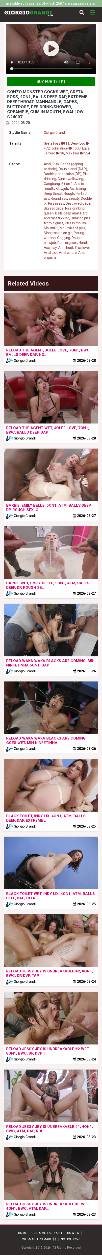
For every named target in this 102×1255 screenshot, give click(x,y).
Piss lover (82, 248)
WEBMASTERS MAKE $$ (39, 1239)
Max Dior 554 (78, 153)
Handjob (85, 243)
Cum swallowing (70, 179)
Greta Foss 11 (56, 143)
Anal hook (66, 248)
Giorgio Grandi (55, 133)
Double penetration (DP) (62, 174)
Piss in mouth (75, 223)
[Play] (51, 49)
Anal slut (50, 253)
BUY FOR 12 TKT (51, 81)
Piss (55, 164)
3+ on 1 (67, 184)
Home (22, 1233)
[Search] (82, 12)
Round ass (59, 198)
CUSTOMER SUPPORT (46, 1233)
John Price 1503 (66, 148)
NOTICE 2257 (70, 1239)
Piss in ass (56, 203)
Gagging (63, 238)
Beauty (74, 198)
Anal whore (68, 253)
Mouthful (51, 228)
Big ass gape (54, 208)
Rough (69, 194)
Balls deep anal (67, 213)
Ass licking (78, 189)
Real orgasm (67, 243)
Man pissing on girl (58, 233)
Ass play (50, 248)
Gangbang (52, 184)
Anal (47, 164)
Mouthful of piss (72, 228)
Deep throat (53, 194)
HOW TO (73, 1233)
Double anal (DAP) (73, 169)
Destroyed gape (78, 203)
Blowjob (62, 189)
